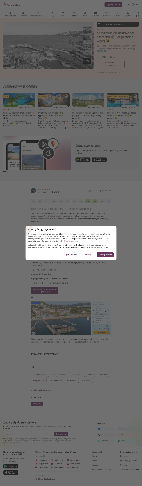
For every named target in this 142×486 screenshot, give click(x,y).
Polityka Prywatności (69, 241)
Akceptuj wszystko (105, 255)
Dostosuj (88, 255)
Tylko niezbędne (71, 255)
